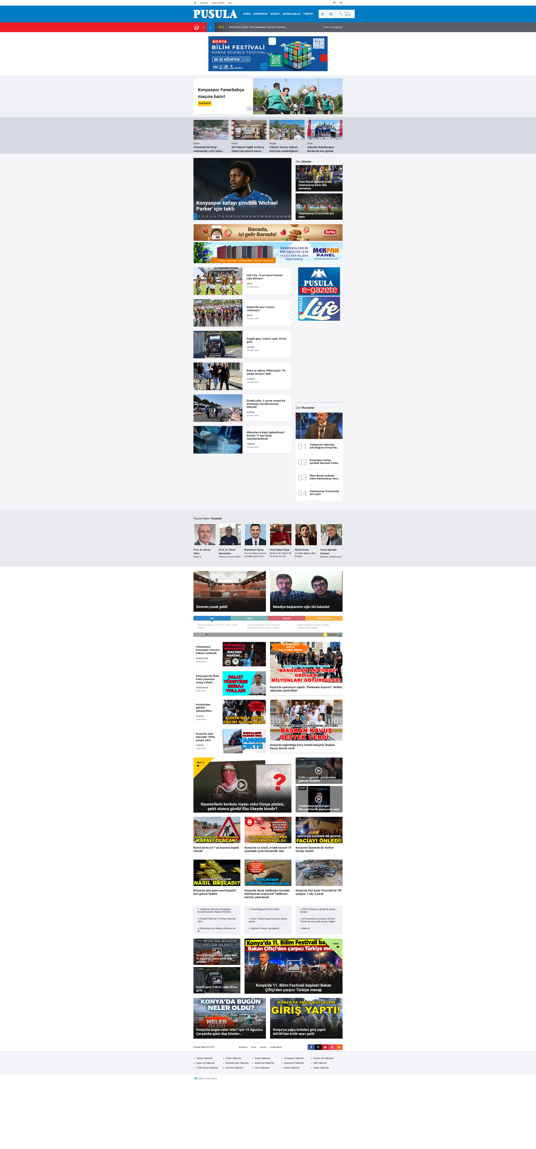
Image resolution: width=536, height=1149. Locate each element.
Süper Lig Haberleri (205, 1063)
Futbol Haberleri (233, 1058)
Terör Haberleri (262, 1067)
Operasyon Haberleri (294, 1063)
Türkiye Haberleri (204, 1058)
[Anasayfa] (195, 3)
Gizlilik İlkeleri (276, 1047)
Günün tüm (333, 27)
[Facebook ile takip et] (311, 1047)
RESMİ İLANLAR (291, 13)
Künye (253, 1047)
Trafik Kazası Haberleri (207, 1067)
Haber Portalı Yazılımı (207, 1078)
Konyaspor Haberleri (294, 1058)
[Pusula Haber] (215, 13)
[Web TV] (334, 2)
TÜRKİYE (308, 13)
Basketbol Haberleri (264, 1063)
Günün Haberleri (217, 3)
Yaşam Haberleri (321, 1067)
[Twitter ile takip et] (318, 1047)
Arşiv (230, 3)
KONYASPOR (261, 13)
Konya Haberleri (262, 1058)
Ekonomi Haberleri (234, 1067)
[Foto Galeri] (341, 2)
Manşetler (204, 3)
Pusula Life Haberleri (323, 1058)
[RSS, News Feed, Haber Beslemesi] (339, 1047)
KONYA (247, 13)
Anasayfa (243, 1047)
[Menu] (322, 14)
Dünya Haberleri (291, 1067)
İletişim (263, 1047)
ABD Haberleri (320, 1063)
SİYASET (275, 13)
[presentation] (203, 27)
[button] (195, 216)
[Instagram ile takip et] (332, 1047)
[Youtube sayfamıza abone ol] (325, 1047)
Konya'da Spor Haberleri (237, 1063)
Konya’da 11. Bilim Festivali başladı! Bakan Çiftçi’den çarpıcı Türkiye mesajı (265, 27)
